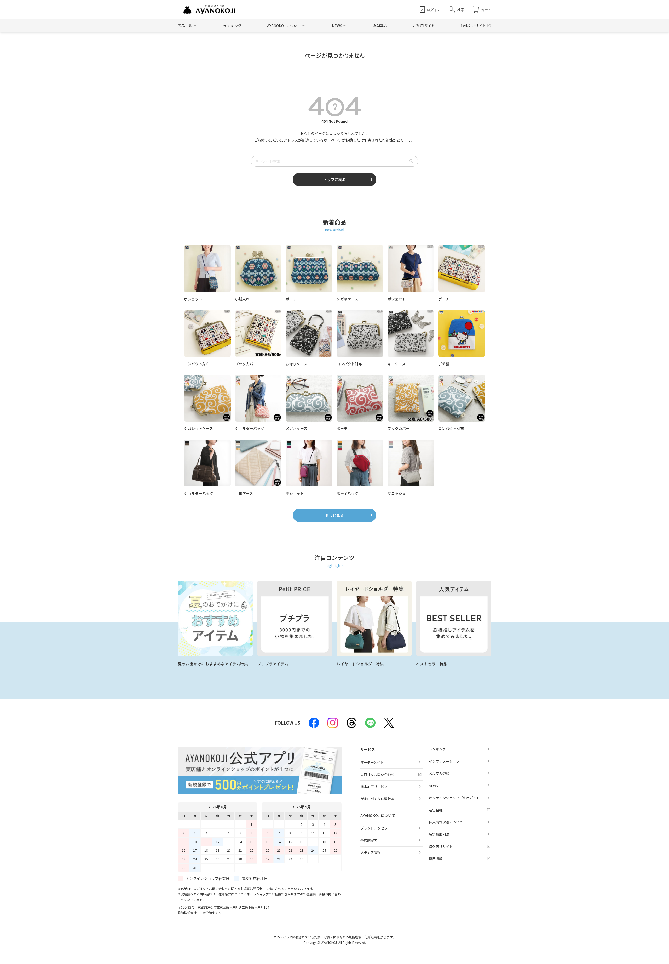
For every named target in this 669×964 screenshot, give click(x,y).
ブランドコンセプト (375, 828)
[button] (456, 9)
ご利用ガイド (424, 25)
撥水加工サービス (374, 786)
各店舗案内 (368, 840)
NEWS (433, 785)
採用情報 (435, 858)
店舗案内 (380, 25)
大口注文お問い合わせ (377, 774)
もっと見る (334, 515)
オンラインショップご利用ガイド (454, 797)
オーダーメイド (372, 762)
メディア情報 (370, 852)
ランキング (232, 25)
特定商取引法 (439, 834)
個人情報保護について (446, 822)
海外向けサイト (473, 25)
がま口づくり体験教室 (377, 798)
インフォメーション (444, 761)
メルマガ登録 (439, 773)
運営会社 (435, 810)
